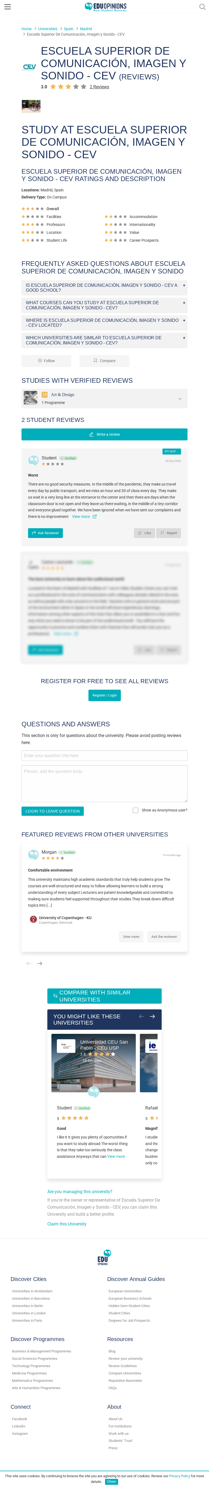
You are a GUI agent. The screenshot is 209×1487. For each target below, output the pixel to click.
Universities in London (29, 1313)
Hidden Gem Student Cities (129, 1306)
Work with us (119, 1434)
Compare (107, 361)
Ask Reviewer (48, 533)
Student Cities (119, 1313)
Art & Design (62, 394)
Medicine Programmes (29, 1373)
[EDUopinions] (106, 6)
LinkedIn (18, 1426)
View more (131, 937)
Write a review (108, 434)
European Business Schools (130, 1298)
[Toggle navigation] (7, 7)
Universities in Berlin (27, 1306)
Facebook (19, 1419)
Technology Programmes (31, 1366)
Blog (112, 1351)
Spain (68, 29)
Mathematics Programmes (32, 1381)
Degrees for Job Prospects (129, 1320)
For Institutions (120, 1426)
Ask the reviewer (164, 937)
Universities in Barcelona (31, 1298)
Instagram (20, 1434)
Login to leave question (53, 811)
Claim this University (67, 1224)
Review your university (126, 1359)
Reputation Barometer (125, 1381)
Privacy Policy (179, 1476)
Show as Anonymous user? (164, 810)
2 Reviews (99, 86)
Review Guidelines (123, 1366)
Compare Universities (125, 1373)
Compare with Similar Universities (94, 996)
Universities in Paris (27, 1320)
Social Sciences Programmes (34, 1359)
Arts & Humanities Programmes (36, 1388)
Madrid (86, 29)
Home (26, 29)
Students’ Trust (120, 1441)
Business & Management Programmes (41, 1351)
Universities (47, 29)
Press (113, 1448)
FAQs (113, 1388)
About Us (115, 1419)
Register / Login (105, 695)
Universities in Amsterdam (32, 1291)
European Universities (125, 1291)
